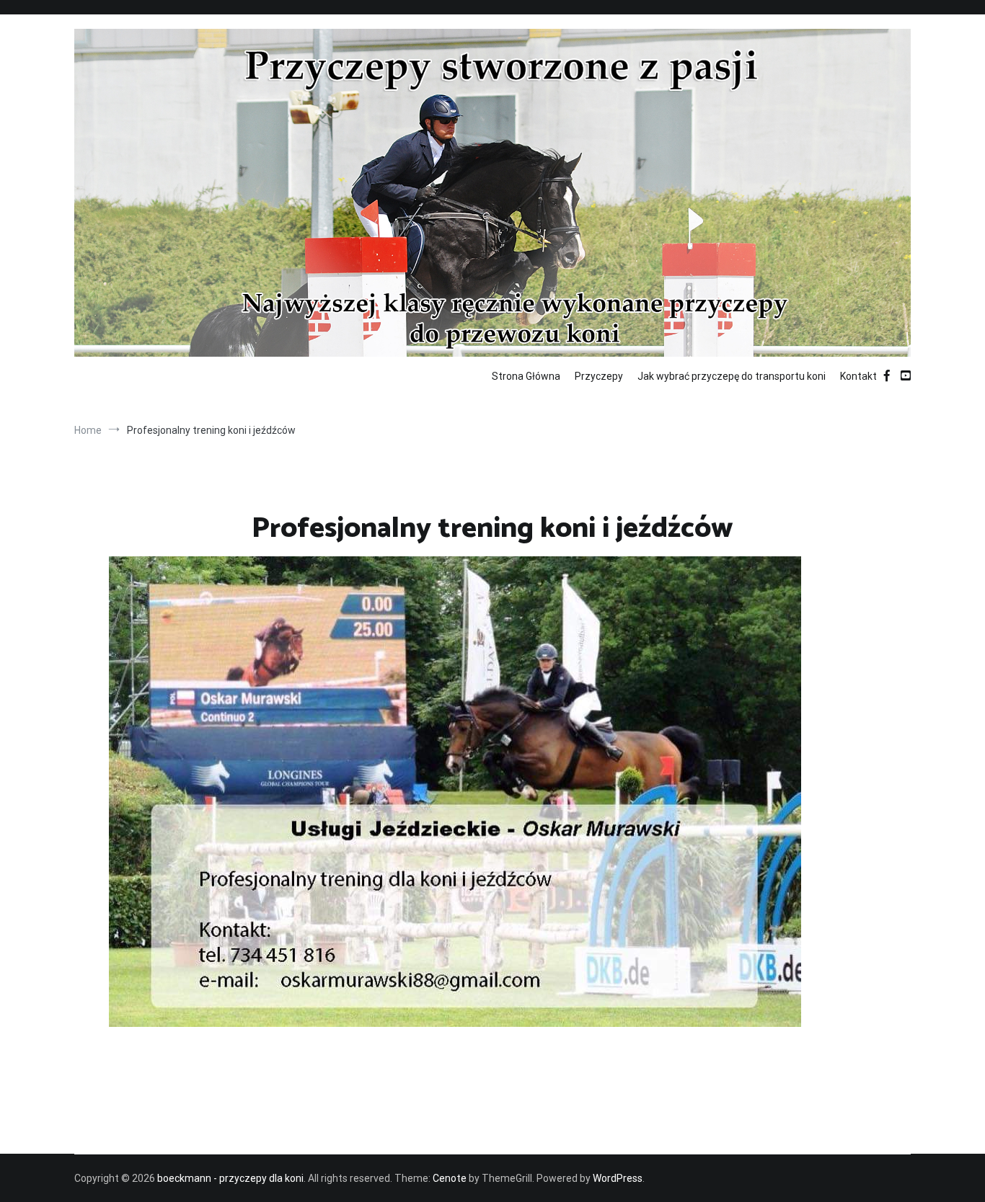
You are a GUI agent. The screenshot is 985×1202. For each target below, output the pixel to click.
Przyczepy (599, 376)
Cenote (450, 1178)
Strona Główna (526, 376)
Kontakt (858, 376)
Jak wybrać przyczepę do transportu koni (731, 376)
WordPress (617, 1178)
